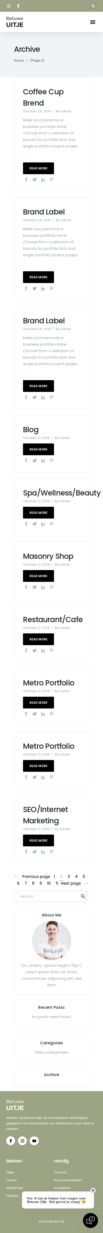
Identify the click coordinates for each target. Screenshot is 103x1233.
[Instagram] (22, 1140)
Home (19, 60)
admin (65, 111)
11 (57, 883)
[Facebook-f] (10, 1140)
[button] (93, 6)
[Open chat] (90, 1220)
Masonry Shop (48, 556)
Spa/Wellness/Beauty (61, 492)
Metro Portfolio (48, 682)
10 (49, 883)
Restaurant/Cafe (53, 619)
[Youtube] (34, 1140)
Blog (30, 429)
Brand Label (44, 211)
